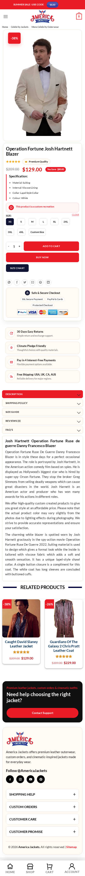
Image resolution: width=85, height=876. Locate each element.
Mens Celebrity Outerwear (45, 26)
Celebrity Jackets (19, 26)
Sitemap (71, 847)
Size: (9, 215)
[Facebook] (10, 779)
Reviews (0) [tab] (13, 420)
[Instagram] (20, 779)
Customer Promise (42, 831)
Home (5, 26)
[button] (5, 16)
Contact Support (42, 713)
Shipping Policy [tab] (17, 403)
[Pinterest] (41, 779)
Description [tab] (14, 394)
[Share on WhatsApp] (9, 282)
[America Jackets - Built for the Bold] (42, 16)
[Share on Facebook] (17, 282)
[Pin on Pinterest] (40, 282)
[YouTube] (30, 779)
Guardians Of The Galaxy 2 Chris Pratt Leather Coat (64, 646)
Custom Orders (42, 806)
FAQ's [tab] (9, 429)
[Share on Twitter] (25, 282)
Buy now (42, 257)
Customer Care (42, 819)
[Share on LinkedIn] (48, 282)
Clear (75, 214)
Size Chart (17, 268)
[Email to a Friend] (33, 282)
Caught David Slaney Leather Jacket (21, 644)
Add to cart (51, 246)
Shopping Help (42, 794)
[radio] (10, 221)
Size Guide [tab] (12, 411)
